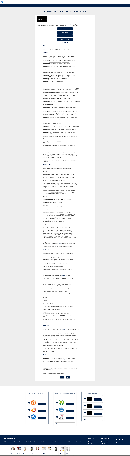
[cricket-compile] (89, 413)
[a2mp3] (89, 399)
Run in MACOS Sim (65, 39)
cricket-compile (97, 410)
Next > (68, 377)
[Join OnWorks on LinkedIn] (116, 442)
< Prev (62, 377)
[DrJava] (61, 416)
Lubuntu (39, 415)
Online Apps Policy (104, 441)
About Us (90, 443)
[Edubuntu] (33, 409)
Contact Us (90, 445)
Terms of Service (104, 445)
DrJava (67, 415)
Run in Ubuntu (65, 28)
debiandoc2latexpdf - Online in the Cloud (65, 12)
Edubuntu (40, 408)
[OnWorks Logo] (2, 2)
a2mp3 (95, 396)
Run (42, 418)
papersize (63, 275)
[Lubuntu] (33, 416)
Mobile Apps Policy (104, 443)
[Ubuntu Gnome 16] (33, 402)
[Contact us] (118, 442)
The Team (90, 441)
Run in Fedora (65, 32)
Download (70, 418)
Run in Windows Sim (65, 35)
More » (29, 421)
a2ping (95, 403)
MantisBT (68, 401)
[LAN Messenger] (61, 409)
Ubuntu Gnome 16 (41, 401)
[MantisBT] (61, 402)
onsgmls (50, 214)
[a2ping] (89, 406)
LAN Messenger (69, 408)
